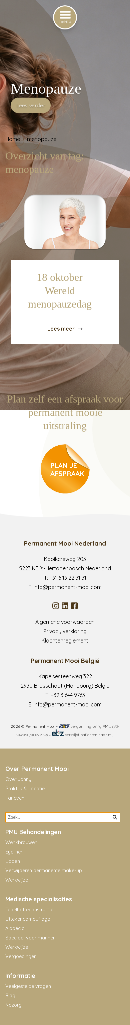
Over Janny (18, 779)
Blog (10, 996)
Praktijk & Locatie (25, 789)
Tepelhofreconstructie (29, 910)
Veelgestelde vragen (28, 986)
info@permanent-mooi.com (68, 587)
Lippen (12, 861)
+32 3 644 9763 (68, 695)
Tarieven (14, 798)
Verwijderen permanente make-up (43, 871)
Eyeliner (13, 852)
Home (12, 139)
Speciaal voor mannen (30, 938)
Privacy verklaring (65, 631)
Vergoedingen (21, 956)
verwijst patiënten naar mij (89, 734)
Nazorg (13, 1005)
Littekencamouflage (27, 919)
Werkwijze (16, 880)
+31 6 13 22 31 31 (67, 577)
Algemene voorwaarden (65, 621)
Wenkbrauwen (21, 842)
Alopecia (15, 928)
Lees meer (61, 328)
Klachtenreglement (65, 640)
